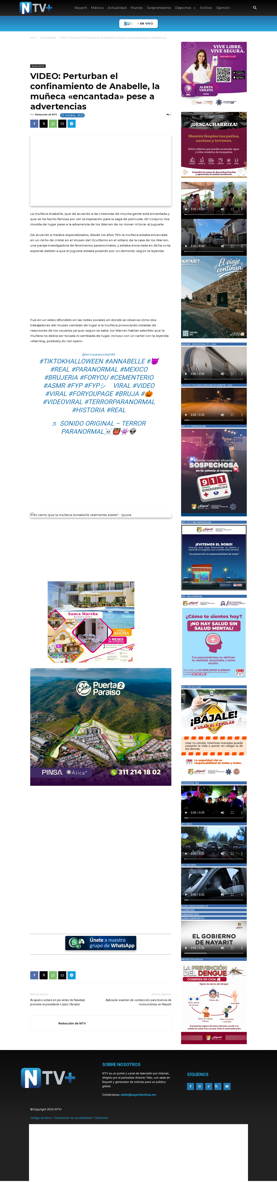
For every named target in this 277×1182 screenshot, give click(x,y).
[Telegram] (72, 124)
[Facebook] (34, 124)
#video (143, 385)
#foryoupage (90, 394)
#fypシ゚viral (107, 385)
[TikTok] (208, 1086)
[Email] (62, 124)
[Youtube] (227, 1086)
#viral (56, 394)
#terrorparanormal (119, 402)
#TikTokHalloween (71, 361)
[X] (44, 124)
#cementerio (131, 377)
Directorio (101, 1117)
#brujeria (61, 377)
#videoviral (62, 402)
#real (59, 369)
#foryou (93, 377)
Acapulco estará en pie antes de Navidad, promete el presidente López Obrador (57, 1002)
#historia (88, 410)
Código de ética (40, 1117)
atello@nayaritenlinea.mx (138, 1094)
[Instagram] (199, 1086)
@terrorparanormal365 (98, 354)
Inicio (33, 37)
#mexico (133, 369)
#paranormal (94, 369)
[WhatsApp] (53, 124)
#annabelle (124, 361)
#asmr (54, 385)
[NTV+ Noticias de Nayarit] (36, 8)
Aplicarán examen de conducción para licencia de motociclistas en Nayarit (138, 1002)
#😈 (152, 361)
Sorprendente (48, 37)
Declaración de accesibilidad (73, 1117)
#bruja (126, 394)
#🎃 (146, 394)
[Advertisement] (104, 52)
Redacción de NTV (46, 114)
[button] (254, 8)
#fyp (74, 385)
